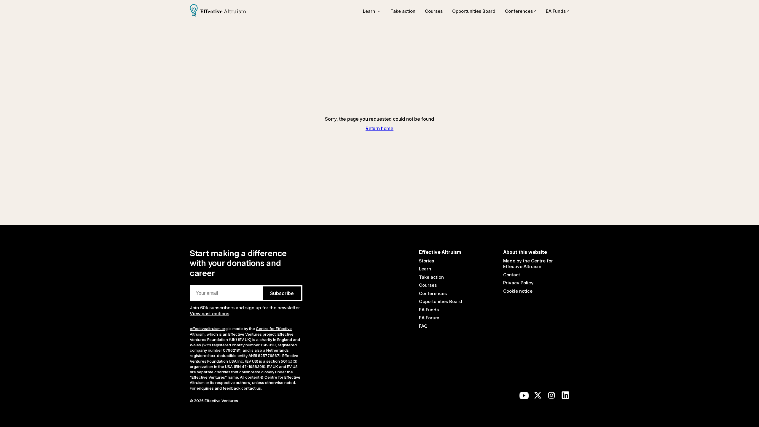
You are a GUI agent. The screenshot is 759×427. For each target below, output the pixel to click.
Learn (425, 269)
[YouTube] (524, 396)
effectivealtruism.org (209, 328)
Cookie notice (517, 291)
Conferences (519, 11)
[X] (537, 396)
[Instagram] (551, 396)
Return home (379, 128)
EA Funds (556, 11)
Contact (511, 275)
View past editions (209, 313)
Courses (434, 11)
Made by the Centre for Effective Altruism (528, 264)
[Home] (218, 11)
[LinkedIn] (565, 396)
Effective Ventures (245, 334)
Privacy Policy (518, 283)
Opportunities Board (473, 11)
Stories (426, 261)
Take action (402, 11)
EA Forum (429, 318)
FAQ (423, 326)
